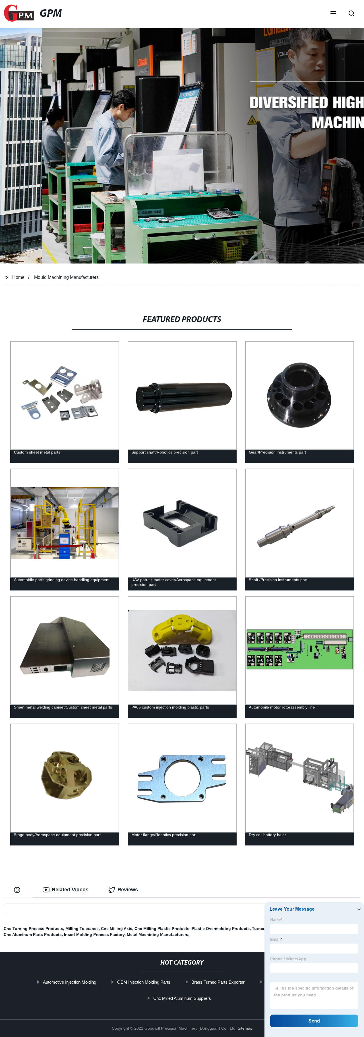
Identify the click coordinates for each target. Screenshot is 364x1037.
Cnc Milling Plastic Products (162, 928)
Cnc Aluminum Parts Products (33, 934)
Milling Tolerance (82, 928)
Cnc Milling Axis (116, 928)
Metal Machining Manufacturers (157, 934)
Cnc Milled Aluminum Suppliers (182, 998)
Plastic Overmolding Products (221, 928)
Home (18, 277)
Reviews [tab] (127, 889)
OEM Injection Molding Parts (143, 982)
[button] (333, 14)
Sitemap (245, 1028)
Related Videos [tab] (70, 889)
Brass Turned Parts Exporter (217, 982)
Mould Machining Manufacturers (66, 277)
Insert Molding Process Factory (94, 934)
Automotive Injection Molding (69, 982)
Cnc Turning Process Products (33, 928)
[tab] (18, 889)
